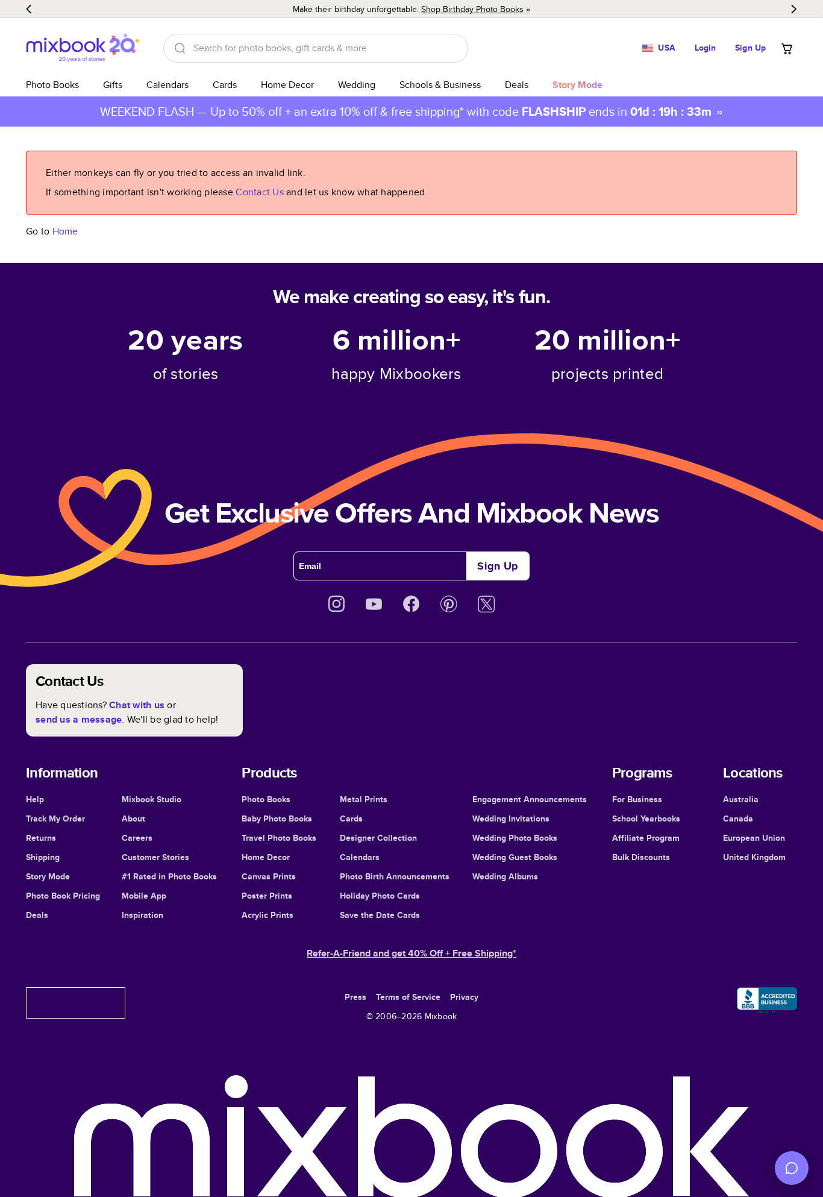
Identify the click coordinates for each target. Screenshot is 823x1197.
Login (705, 48)
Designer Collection (378, 838)
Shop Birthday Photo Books (472, 9)
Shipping (43, 857)
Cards (225, 85)
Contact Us (260, 192)
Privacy (464, 997)
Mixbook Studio (151, 799)
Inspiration (142, 915)
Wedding (356, 85)
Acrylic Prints (267, 915)
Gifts (112, 85)
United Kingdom (754, 857)
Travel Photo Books (279, 838)
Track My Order (55, 818)
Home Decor (287, 85)
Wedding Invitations (510, 818)
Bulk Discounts (641, 857)
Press (355, 997)
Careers (137, 838)
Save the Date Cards (380, 915)
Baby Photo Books (277, 818)
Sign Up (750, 48)
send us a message (79, 719)
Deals (516, 85)
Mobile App (144, 896)
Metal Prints (363, 799)
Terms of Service (408, 997)
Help (35, 799)
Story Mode (48, 876)
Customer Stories (155, 857)
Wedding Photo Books (514, 838)
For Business (637, 799)
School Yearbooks (646, 818)
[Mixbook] (82, 48)
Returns (41, 838)
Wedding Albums (505, 876)
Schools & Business (440, 85)
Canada (738, 818)
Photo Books (52, 85)
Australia (741, 799)
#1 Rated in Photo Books (169, 876)
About (133, 818)
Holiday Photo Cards (380, 896)
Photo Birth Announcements (394, 876)
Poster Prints (267, 896)
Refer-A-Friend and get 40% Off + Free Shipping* (411, 953)
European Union (754, 838)
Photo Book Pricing (63, 896)
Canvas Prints (269, 876)
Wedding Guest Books (514, 857)
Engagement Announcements (529, 799)
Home (65, 231)
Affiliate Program (646, 838)
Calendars (167, 85)
